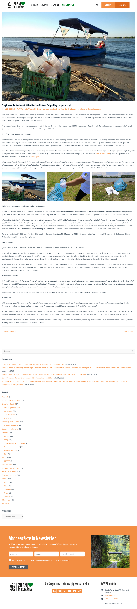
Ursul (6, 493)
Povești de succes (94, 109)
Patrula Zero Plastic (103, 154)
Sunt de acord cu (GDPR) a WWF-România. (40, 560)
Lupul (6, 482)
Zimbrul (7, 496)
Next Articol (129, 331)
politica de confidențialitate (37, 560)
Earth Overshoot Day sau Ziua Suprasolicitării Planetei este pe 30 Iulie (27, 378)
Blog (6, 440)
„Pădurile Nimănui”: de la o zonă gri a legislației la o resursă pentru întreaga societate (33, 364)
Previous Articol (9, 331)
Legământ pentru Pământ (15, 443)
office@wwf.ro (110, 595)
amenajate (35, 157)
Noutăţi (5, 432)
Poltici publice (7, 465)
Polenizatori (10, 415)
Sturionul (7, 489)
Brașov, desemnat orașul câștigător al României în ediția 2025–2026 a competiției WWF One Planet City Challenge (44, 374)
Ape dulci (32, 109)
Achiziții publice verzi (12, 407)
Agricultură (8, 411)
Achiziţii (7, 436)
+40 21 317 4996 (111, 599)
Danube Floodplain (11, 425)
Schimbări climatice (9, 475)
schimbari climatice (9, 472)
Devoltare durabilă (9, 404)
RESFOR (7, 461)
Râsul (6, 486)
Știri (5, 454)
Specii (4, 479)
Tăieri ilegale (6, 500)
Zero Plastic (6, 503)
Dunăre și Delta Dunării (61, 109)
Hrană (6, 418)
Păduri (4, 457)
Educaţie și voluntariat (79, 109)
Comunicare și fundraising (11, 400)
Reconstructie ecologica (10, 468)
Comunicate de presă (44, 109)
